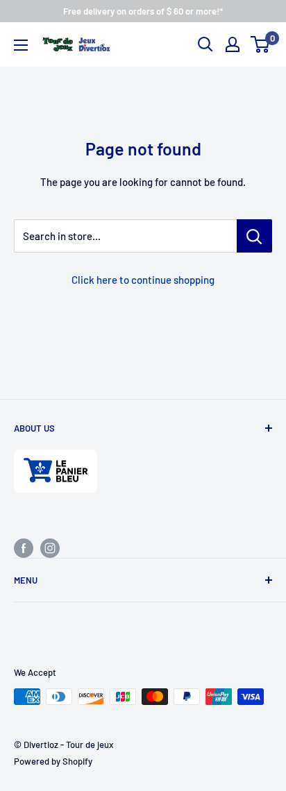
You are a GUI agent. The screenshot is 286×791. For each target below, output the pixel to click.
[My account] (232, 44)
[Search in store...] (254, 236)
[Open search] (205, 44)
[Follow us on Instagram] (50, 547)
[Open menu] (21, 45)
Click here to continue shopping (143, 279)
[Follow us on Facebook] (23, 547)
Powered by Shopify (53, 761)
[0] (260, 44)
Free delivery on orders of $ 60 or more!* (143, 11)
